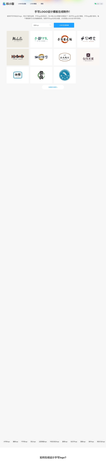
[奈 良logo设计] (41, 75)
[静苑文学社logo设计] (65, 75)
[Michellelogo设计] (18, 39)
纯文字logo (74, 441)
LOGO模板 (33, 4)
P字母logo (24, 441)
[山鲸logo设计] (18, 75)
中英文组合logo (54, 441)
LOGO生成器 (22, 4)
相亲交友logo (101, 441)
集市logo (91, 441)
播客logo (15, 441)
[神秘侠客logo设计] (41, 57)
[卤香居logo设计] (18, 57)
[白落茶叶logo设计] (88, 57)
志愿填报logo (43, 441)
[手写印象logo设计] (41, 39)
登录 (99, 4)
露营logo (64, 441)
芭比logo (33, 441)
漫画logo (83, 441)
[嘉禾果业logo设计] (65, 57)
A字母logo (7, 441)
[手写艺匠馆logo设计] (65, 39)
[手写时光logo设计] (88, 39)
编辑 (18, 45)
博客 (42, 4)
